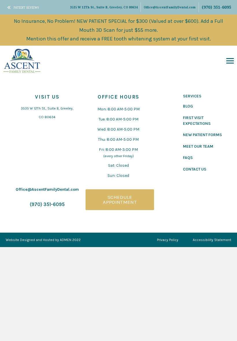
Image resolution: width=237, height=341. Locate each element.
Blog (188, 106)
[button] (230, 61)
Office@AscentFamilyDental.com (170, 7)
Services (192, 96)
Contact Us (194, 169)
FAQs (188, 157)
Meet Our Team (198, 146)
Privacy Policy (167, 240)
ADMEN (65, 240)
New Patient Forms (202, 134)
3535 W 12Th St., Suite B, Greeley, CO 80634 (104, 7)
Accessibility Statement (212, 240)
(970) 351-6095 (216, 7)
